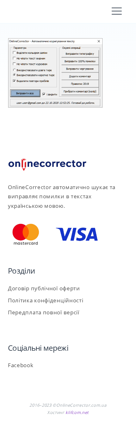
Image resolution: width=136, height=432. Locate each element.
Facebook (21, 365)
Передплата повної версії (43, 312)
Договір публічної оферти (44, 288)
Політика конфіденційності (45, 300)
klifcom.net (77, 412)
